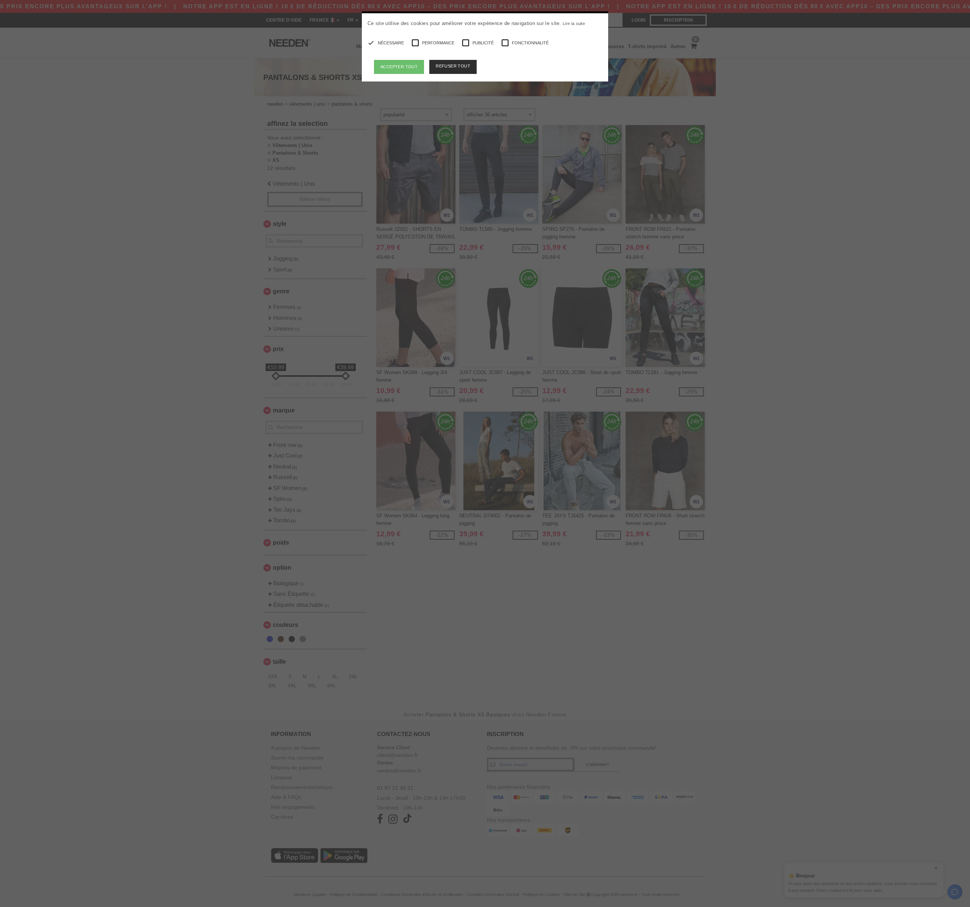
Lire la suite (574, 23)
